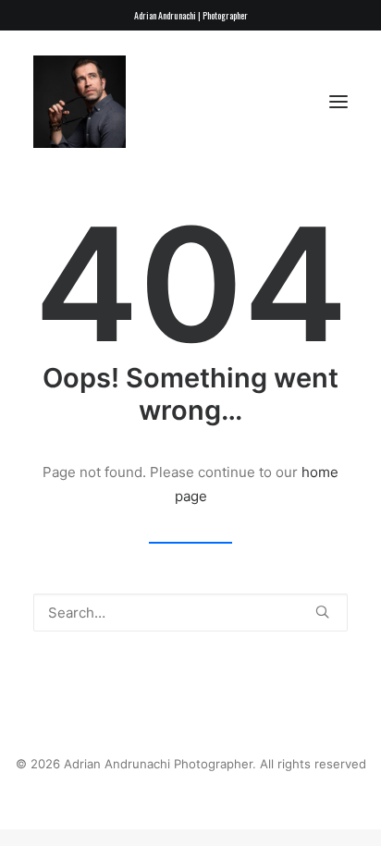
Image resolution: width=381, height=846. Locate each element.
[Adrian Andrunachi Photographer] (79, 101)
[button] (338, 102)
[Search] (190, 612)
